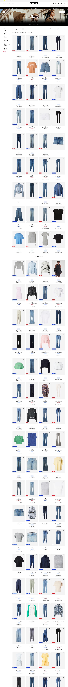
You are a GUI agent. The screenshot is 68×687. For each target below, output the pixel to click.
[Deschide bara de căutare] (50, 6)
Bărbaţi (8, 3)
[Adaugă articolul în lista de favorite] (23, 36)
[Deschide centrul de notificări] (58, 3)
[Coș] (64, 3)
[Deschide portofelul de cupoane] (53, 3)
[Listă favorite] (61, 3)
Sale (18, 32)
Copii (12, 3)
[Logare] (55, 3)
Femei (4, 3)
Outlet (5, 0)
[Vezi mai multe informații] (45, 58)
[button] (53, 29)
